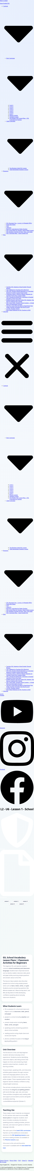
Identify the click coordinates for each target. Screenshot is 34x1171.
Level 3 (11, 108)
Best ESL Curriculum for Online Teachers (16, 229)
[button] (17, 349)
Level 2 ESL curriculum (23, 1130)
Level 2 (11, 106)
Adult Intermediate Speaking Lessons (18, 169)
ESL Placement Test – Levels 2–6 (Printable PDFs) (19, 223)
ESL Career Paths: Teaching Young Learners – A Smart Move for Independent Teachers (20, 303)
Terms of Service (4, 1160)
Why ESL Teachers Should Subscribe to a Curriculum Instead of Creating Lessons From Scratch (19, 292)
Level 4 (11, 109)
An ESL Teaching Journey (13, 308)
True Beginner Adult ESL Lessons (18, 168)
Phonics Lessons (13, 115)
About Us (8, 227)
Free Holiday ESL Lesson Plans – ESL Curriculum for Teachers (19, 119)
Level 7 (11, 114)
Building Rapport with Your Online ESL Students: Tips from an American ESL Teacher (20, 300)
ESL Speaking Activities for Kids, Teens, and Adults (19, 232)
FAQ (7, 226)
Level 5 (11, 111)
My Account (3, 1162)
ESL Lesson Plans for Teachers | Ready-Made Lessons (20, 230)
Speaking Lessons (14, 117)
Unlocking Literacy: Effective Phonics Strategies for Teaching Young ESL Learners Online (19, 295)
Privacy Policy (13, 1160)
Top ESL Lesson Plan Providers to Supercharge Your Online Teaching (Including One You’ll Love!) (19, 306)
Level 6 (11, 112)
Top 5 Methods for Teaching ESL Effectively (17, 290)
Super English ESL (5, 3)
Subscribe (5, 311)
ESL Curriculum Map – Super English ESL (17, 233)
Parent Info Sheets (10, 224)
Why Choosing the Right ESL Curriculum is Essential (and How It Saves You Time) (19, 297)
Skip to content (4, 0)
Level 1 (11, 105)
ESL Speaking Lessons (19, 1135)
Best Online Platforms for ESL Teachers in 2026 (18, 310)
